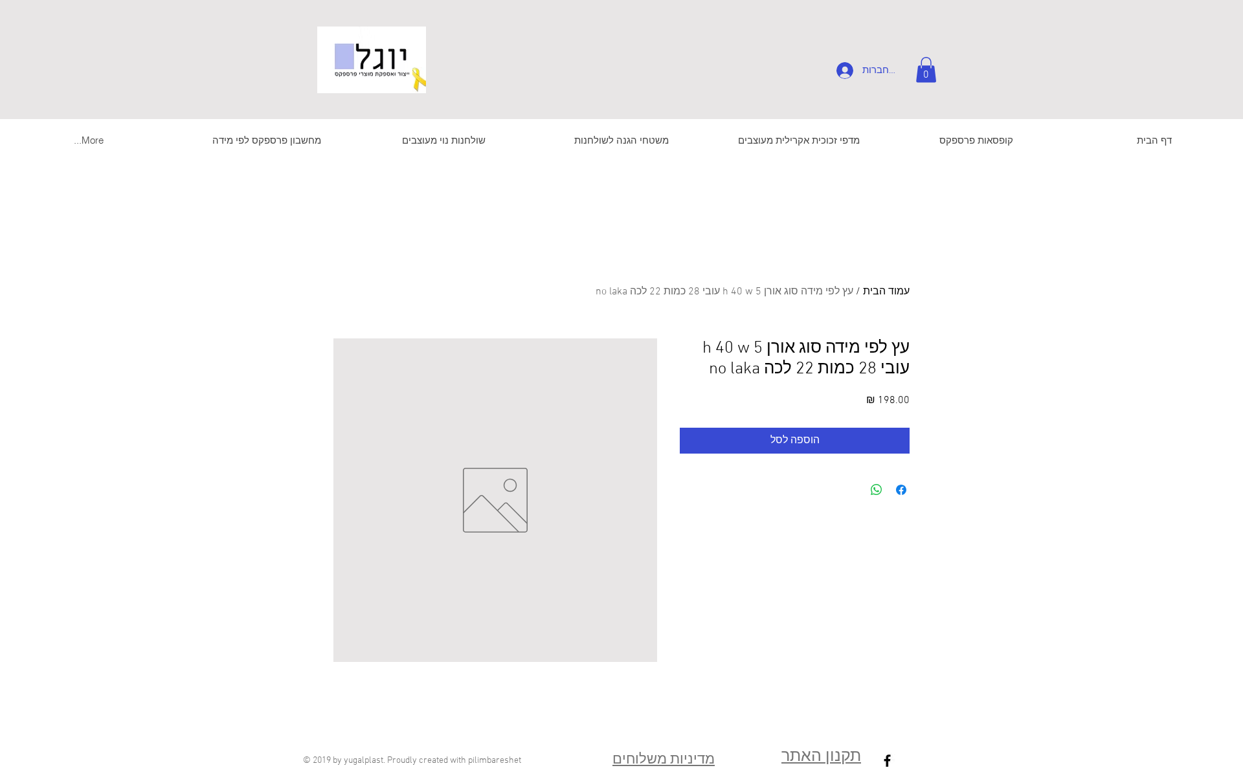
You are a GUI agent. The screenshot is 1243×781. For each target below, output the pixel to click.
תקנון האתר (821, 757)
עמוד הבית (886, 291)
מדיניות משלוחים (663, 760)
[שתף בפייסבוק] (901, 490)
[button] (926, 69)
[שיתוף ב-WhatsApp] (876, 490)
